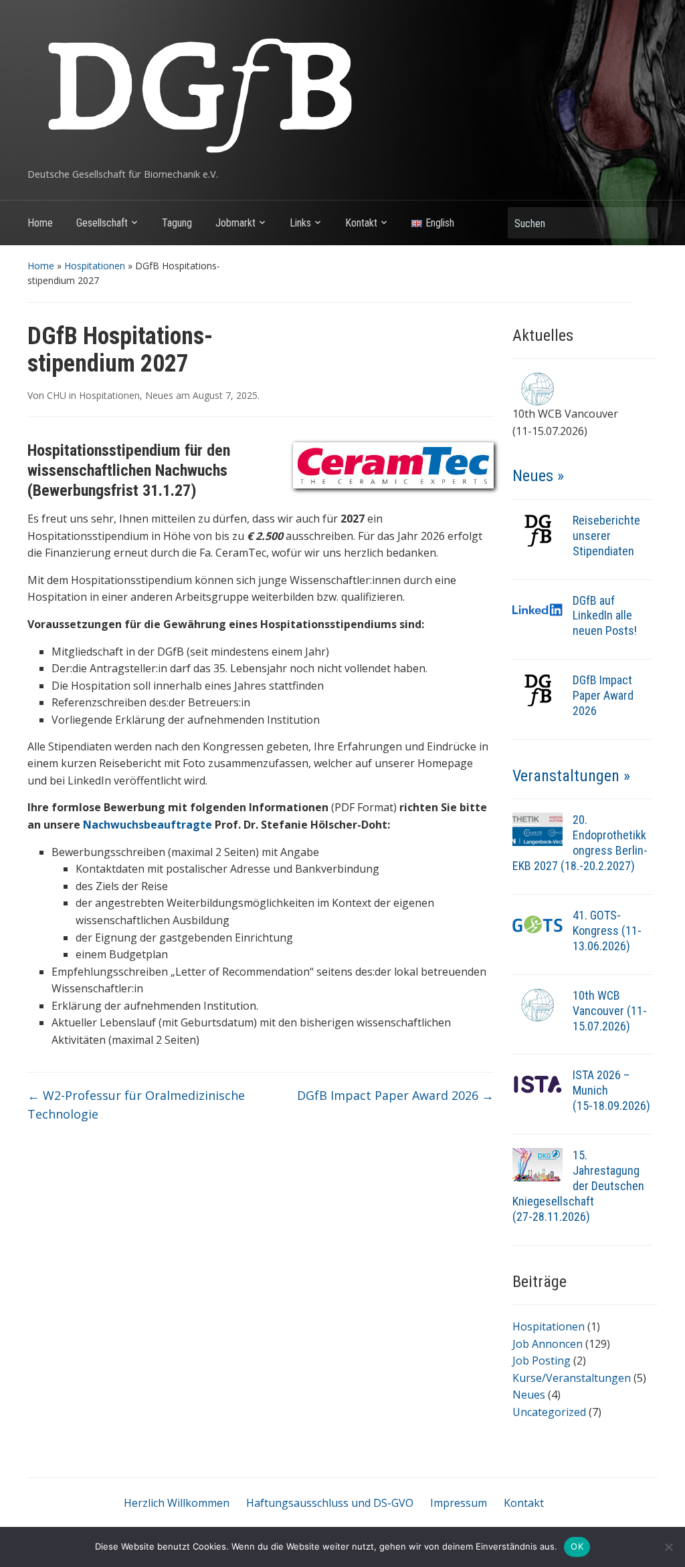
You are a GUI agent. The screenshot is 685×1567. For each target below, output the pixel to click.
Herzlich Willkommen (176, 1502)
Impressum (458, 1502)
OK (577, 1546)
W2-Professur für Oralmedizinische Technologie (136, 1105)
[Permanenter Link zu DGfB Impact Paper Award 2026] (537, 689)
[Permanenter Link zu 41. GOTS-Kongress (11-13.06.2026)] (537, 923)
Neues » (538, 475)
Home (40, 223)
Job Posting (541, 1360)
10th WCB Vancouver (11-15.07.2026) (610, 1010)
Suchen (641, 223)
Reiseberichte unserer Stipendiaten (606, 535)
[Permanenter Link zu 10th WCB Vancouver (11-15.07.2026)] (537, 1003)
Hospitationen (94, 265)
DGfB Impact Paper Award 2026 (395, 1095)
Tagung (177, 223)
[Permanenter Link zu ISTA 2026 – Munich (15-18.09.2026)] (537, 1084)
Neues (159, 395)
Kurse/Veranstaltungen (571, 1378)
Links (300, 223)
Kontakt (361, 223)
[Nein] (668, 1547)
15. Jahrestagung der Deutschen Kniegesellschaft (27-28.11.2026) (578, 1186)
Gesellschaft (102, 223)
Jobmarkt (235, 223)
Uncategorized (549, 1412)
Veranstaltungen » (571, 775)
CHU (56, 395)
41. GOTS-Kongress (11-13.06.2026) (607, 930)
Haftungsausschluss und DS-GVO (329, 1502)
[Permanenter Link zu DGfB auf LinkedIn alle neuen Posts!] (537, 608)
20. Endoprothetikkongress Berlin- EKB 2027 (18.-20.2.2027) (580, 843)
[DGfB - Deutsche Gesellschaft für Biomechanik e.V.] (198, 89)
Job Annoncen (547, 1343)
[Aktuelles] (537, 388)
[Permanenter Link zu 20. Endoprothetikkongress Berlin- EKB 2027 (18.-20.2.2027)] (537, 828)
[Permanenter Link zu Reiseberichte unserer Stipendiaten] (537, 528)
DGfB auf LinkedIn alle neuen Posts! (605, 615)
